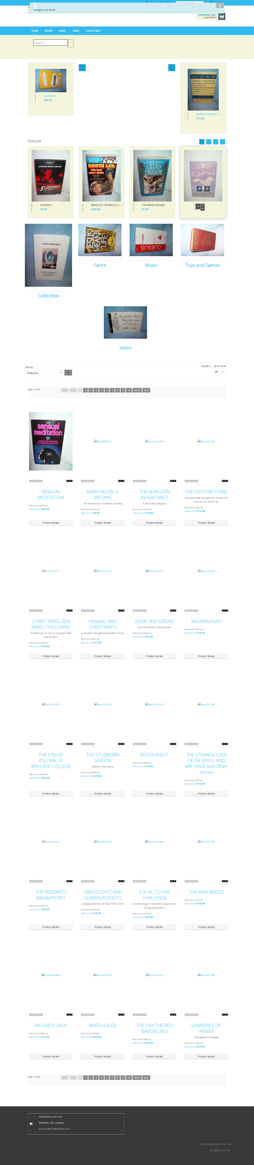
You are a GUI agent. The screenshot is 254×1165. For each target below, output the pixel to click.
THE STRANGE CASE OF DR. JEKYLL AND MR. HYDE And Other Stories (206, 763)
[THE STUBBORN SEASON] (102, 704)
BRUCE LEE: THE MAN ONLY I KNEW (106, 205)
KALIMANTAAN (206, 621)
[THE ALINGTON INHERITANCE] (154, 441)
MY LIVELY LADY (51, 1025)
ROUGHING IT (154, 755)
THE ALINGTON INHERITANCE (154, 494)
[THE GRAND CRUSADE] (152, 175)
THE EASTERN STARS (206, 492)
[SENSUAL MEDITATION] (51, 441)
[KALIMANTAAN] (206, 571)
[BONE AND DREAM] (154, 571)
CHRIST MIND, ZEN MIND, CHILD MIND (50, 624)
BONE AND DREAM (154, 621)
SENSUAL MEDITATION (51, 494)
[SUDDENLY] (51, 175)
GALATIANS (50, 95)
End (146, 390)
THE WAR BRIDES (206, 892)
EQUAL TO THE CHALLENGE (154, 895)
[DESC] (68, 373)
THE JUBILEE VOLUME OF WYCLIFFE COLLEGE (51, 760)
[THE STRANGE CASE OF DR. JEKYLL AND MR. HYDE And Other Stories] (206, 704)
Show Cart (221, 16)
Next (137, 390)
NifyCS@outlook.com (58, 1128)
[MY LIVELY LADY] (51, 975)
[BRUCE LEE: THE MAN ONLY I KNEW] (101, 175)
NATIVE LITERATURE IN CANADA (207, 114)
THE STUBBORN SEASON (102, 757)
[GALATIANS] (50, 80)
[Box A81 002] (3, 3)
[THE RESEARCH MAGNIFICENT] (51, 842)
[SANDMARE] (203, 175)
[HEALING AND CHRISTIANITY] (102, 571)
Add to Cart (35, 97)
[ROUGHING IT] (154, 704)
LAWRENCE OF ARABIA (206, 1028)
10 (129, 390)
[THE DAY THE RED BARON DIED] (154, 975)
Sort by (29, 367)
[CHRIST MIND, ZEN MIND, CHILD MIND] (51, 571)
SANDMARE (198, 205)
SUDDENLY (46, 205)
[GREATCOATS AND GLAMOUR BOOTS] (102, 842)
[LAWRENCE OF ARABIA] (206, 975)
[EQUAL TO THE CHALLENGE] (154, 842)
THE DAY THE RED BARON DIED (154, 1028)
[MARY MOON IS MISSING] (102, 441)
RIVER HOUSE (103, 1025)
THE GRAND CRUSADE (153, 205)
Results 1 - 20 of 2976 (213, 366)
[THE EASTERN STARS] (206, 441)
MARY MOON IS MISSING (103, 494)
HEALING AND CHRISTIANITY (102, 624)
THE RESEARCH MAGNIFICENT (51, 895)
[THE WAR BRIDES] (206, 842)
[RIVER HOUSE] (102, 975)
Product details (59, 88)
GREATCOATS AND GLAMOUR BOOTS (102, 895)
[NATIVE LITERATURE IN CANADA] (203, 89)
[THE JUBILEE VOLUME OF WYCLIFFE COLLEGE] (51, 704)
